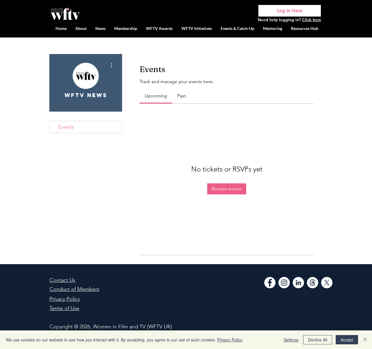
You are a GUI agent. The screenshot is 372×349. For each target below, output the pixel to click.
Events (66, 127)
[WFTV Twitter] (326, 282)
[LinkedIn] (298, 282)
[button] (196, 28)
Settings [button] (291, 340)
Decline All (317, 340)
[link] (156, 96)
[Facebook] (270, 282)
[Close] (365, 339)
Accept (347, 340)
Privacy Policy (229, 340)
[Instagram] (284, 282)
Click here (311, 19)
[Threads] (312, 282)
